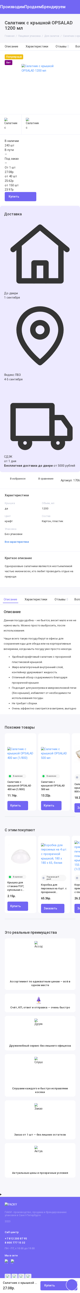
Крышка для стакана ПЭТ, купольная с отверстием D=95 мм (18, 886)
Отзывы (62, 46)
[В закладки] (32, 738)
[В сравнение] (26, 738)
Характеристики (37, 46)
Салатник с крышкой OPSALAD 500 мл (53, 785)
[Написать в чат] (71, 1284)
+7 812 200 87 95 (16, 1238)
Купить (15, 805)
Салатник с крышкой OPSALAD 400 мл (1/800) (19, 785)
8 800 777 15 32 (15, 1242)
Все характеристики (17, 541)
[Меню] (7, 7)
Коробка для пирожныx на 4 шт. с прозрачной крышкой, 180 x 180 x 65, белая (54, 888)
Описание (11, 46)
